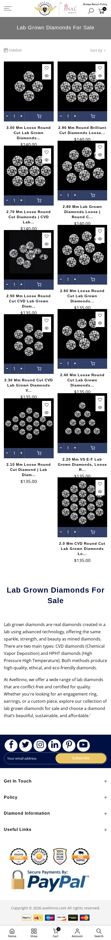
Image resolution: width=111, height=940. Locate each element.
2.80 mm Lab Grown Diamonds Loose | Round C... (82, 212)
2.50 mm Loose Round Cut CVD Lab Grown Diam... (28, 301)
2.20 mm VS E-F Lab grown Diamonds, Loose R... (82, 464)
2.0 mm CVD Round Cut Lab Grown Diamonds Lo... (82, 548)
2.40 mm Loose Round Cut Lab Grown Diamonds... (82, 380)
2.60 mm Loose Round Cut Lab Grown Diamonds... (82, 296)
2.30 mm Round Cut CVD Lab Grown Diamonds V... (28, 385)
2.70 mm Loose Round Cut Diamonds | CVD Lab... (28, 217)
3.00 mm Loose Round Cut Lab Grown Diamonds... (28, 133)
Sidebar (15, 50)
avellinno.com (54, 908)
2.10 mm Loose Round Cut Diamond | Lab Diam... (28, 469)
